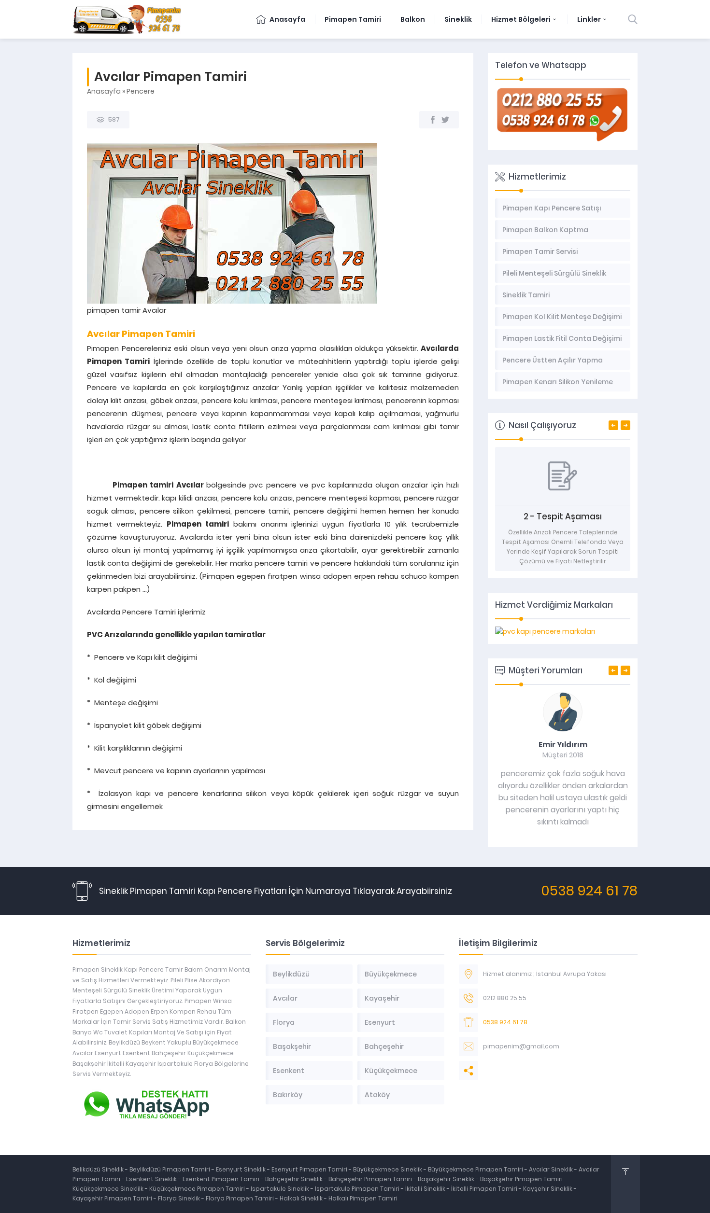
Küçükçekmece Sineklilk (108, 1189)
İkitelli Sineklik (426, 1189)
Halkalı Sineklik (302, 1198)
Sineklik (458, 19)
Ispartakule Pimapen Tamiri (357, 1189)
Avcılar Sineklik (551, 1169)
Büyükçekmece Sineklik (388, 1169)
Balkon (412, 19)
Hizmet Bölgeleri (521, 19)
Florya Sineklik (179, 1198)
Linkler (589, 19)
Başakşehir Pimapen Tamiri (521, 1179)
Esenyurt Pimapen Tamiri (310, 1169)
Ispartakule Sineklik (281, 1189)
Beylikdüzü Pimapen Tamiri (170, 1169)
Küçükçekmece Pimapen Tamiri (197, 1189)
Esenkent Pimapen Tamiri (222, 1179)
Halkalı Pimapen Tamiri (363, 1198)
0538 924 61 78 (589, 890)
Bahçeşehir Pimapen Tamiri (370, 1179)
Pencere (141, 91)
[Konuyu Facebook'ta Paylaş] (433, 120)
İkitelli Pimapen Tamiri (485, 1189)
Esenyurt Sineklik (241, 1169)
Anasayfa (286, 19)
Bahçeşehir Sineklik (294, 1179)
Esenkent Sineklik (152, 1179)
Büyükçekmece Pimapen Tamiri (476, 1169)
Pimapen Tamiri (353, 19)
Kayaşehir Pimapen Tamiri (113, 1198)
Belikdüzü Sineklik (98, 1169)
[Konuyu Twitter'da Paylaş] (445, 120)
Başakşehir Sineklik (447, 1179)
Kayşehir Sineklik (548, 1189)
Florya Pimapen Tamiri (240, 1198)
